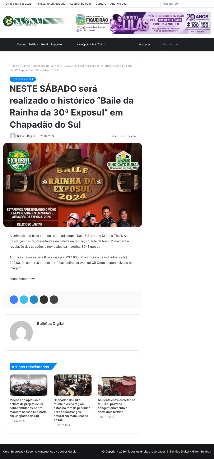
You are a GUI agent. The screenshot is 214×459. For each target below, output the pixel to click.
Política (36, 44)
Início (16, 65)
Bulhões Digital (50, 323)
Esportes (59, 44)
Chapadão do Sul (44, 65)
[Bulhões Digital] (35, 21)
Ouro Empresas (13, 451)
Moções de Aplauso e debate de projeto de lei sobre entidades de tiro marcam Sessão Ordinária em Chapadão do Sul (28, 408)
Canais (23, 44)
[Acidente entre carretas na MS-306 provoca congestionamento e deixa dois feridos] (117, 385)
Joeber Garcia (67, 451)
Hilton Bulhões (201, 451)
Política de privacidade (51, 3)
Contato (101, 3)
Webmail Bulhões (81, 3)
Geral (47, 44)
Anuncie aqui (119, 3)
